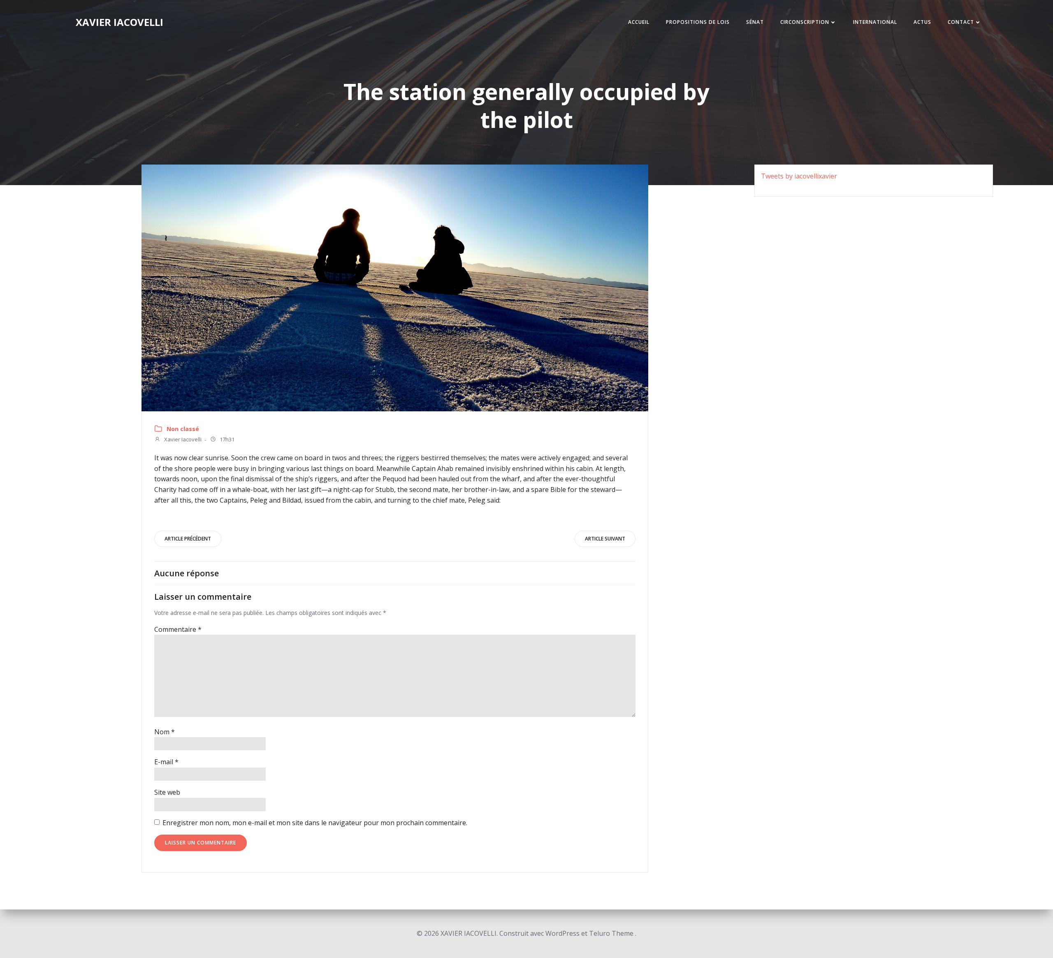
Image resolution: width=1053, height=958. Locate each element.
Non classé (183, 429)
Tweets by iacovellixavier (799, 176)
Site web (167, 792)
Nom (164, 731)
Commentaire (178, 629)
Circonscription (804, 22)
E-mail (166, 761)
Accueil (638, 22)
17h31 (226, 439)
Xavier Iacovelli (182, 439)
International (875, 22)
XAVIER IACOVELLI (119, 22)
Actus (922, 22)
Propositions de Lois (698, 22)
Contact (961, 22)
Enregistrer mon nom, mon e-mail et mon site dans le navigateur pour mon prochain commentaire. (314, 822)
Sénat (755, 22)
